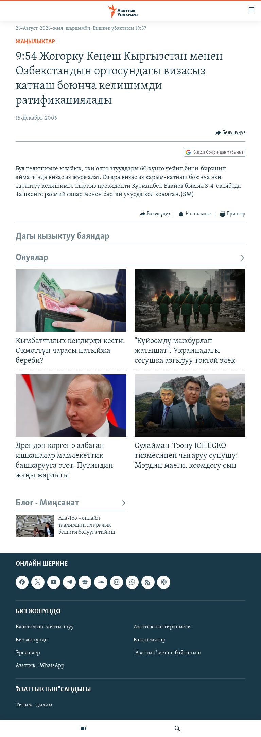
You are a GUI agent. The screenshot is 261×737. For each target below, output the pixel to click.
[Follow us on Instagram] (116, 582)
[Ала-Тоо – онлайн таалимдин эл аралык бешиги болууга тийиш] (35, 526)
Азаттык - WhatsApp (40, 666)
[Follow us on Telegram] (69, 582)
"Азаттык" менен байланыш (167, 653)
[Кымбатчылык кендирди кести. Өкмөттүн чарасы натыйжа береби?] (71, 300)
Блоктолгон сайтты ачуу (45, 627)
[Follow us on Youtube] (53, 582)
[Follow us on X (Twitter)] (37, 582)
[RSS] (147, 582)
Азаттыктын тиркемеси (162, 627)
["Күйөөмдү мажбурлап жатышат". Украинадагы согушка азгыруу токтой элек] (190, 300)
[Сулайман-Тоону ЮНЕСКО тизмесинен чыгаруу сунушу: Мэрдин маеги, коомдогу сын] (190, 405)
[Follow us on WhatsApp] (132, 582)
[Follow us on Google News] (85, 582)
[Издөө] (177, 728)
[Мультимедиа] (83, 728)
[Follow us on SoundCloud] (100, 582)
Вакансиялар (150, 640)
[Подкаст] (163, 582)
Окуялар (32, 258)
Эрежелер (28, 653)
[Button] (230, 132)
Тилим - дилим (34, 705)
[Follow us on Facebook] (22, 582)
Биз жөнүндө (32, 640)
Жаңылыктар (35, 42)
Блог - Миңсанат (47, 503)
